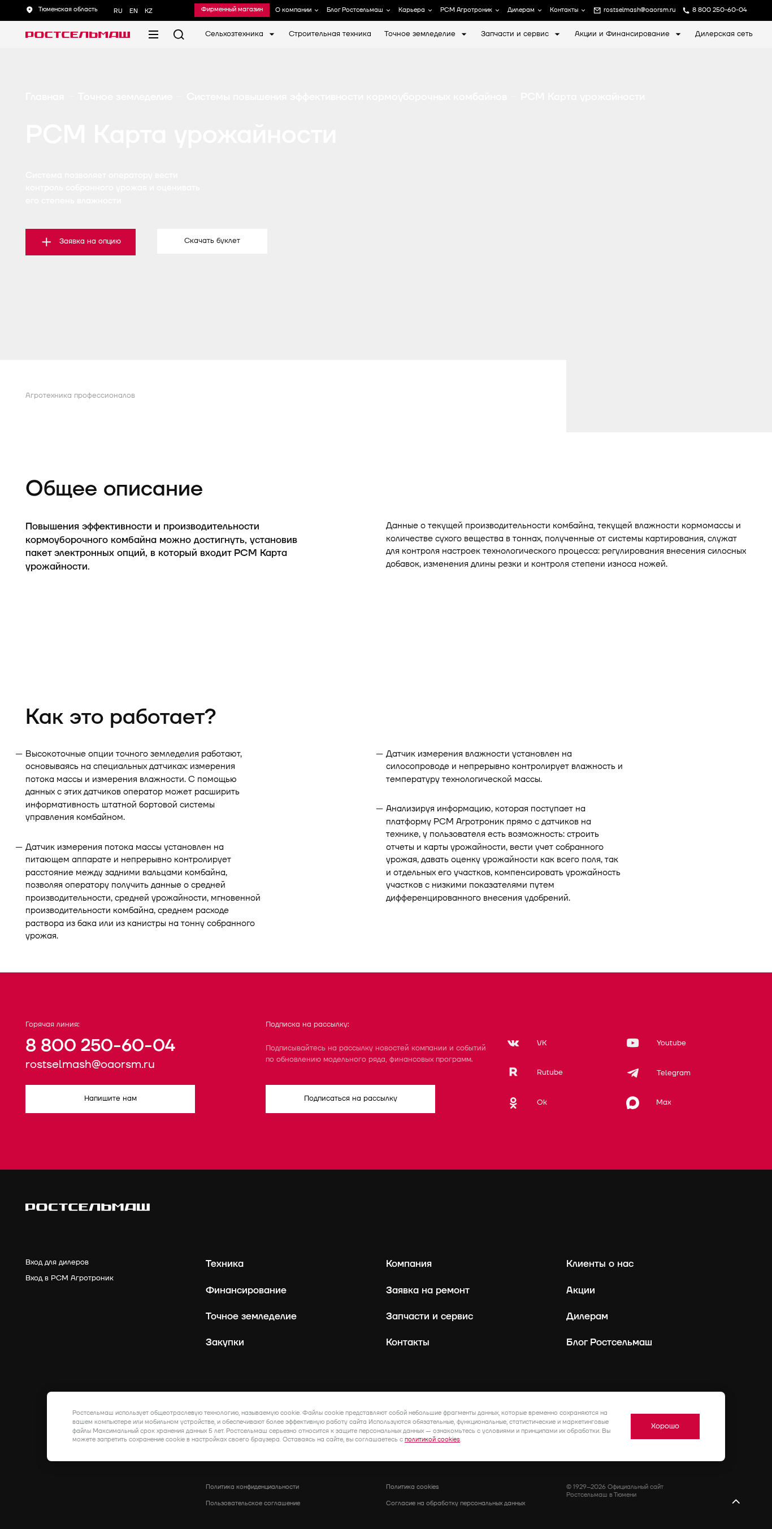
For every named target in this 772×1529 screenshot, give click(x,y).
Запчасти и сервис (516, 34)
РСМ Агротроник (466, 10)
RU (118, 11)
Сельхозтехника (235, 34)
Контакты (564, 10)
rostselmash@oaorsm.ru (90, 1064)
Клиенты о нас (600, 1263)
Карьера (411, 10)
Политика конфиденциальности (252, 1487)
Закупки (225, 1342)
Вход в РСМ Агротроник (69, 1278)
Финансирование (246, 1290)
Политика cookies (412, 1487)
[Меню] (153, 34)
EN (133, 11)
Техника (225, 1263)
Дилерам (521, 10)
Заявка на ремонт (428, 1290)
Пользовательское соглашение (253, 1503)
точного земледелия (157, 754)
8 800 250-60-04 (100, 1046)
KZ (149, 11)
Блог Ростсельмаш (355, 10)
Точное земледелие (421, 34)
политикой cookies (432, 1439)
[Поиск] (178, 34)
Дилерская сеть (724, 34)
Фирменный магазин (232, 10)
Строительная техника (330, 34)
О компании (293, 10)
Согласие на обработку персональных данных (455, 1503)
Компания (409, 1263)
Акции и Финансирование (623, 34)
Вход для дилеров (57, 1262)
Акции (580, 1290)
